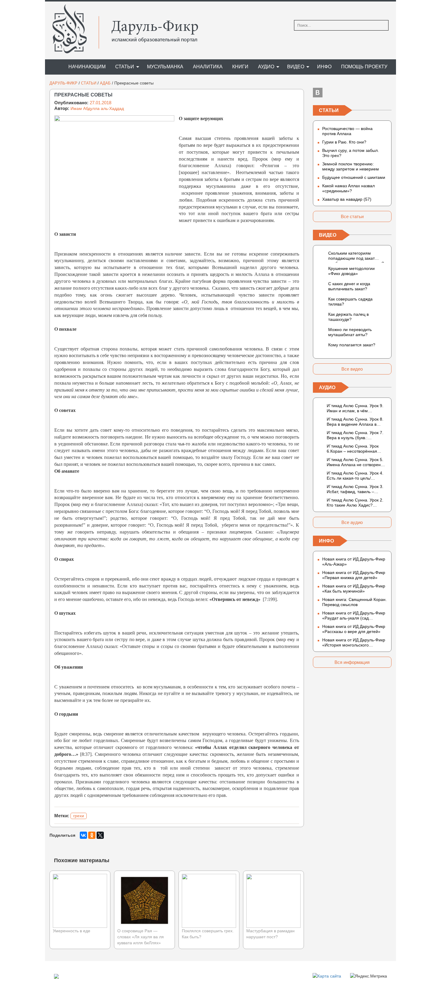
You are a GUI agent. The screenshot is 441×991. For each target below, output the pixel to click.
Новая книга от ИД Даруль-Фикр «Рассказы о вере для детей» (353, 629)
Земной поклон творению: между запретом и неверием (350, 166)
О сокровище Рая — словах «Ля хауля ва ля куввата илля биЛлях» (140, 936)
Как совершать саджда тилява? (350, 301)
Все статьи (352, 216)
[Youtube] (387, 92)
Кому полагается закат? (351, 344)
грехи (78, 815)
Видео (295, 66)
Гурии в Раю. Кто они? (344, 142)
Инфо (324, 66)
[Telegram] (352, 92)
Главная (54, 67)
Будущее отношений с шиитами (353, 177)
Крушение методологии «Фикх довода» (351, 271)
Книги (240, 66)
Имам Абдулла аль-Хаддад (97, 108)
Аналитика (208, 66)
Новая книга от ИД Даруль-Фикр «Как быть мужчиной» (353, 588)
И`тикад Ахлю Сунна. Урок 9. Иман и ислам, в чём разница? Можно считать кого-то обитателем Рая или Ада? (357, 408)
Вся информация (352, 662)
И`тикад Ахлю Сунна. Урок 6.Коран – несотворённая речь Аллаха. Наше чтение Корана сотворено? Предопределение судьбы (353, 449)
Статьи (124, 66)
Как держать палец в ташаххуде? (348, 317)
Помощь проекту (364, 66)
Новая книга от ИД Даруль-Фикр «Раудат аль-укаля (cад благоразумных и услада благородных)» (353, 616)
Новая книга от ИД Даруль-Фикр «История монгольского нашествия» (353, 642)
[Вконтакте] (317, 92)
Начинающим (87, 66)
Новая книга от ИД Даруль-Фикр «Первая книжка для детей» (353, 575)
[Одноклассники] (91, 835)
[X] (100, 835)
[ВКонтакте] (83, 835)
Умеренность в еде (71, 930)
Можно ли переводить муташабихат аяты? (350, 332)
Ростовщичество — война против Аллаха (347, 131)
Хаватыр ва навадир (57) (346, 199)
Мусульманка (165, 66)
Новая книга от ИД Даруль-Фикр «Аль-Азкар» (353, 561)
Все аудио (352, 522)
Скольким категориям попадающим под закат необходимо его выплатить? (356, 257)
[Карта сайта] (327, 975)
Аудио (266, 66)
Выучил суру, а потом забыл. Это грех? (350, 153)
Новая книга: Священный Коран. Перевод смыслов (354, 602)
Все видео (352, 368)
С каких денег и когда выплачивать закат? (349, 286)
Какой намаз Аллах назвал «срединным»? (348, 188)
